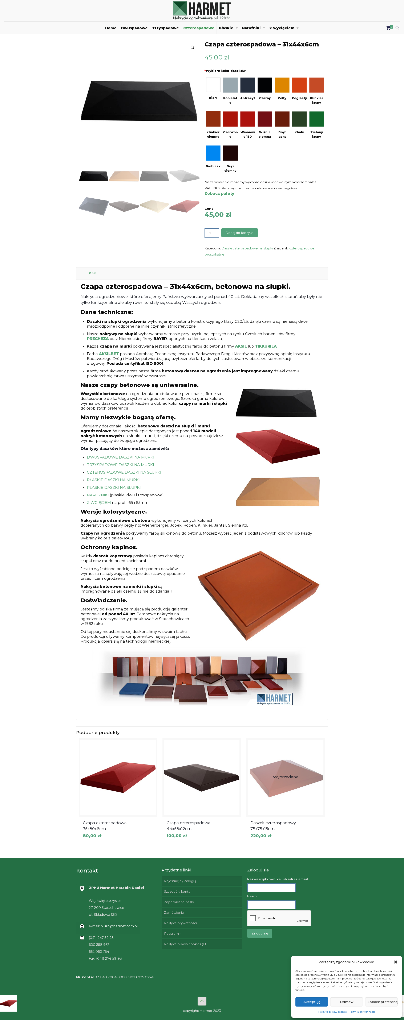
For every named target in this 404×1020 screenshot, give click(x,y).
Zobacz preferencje (382, 1002)
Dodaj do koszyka (240, 233)
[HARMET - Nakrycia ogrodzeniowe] (202, 10)
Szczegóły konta (177, 891)
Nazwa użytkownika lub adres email (277, 879)
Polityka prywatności (362, 1011)
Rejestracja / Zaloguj (180, 881)
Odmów (346, 1002)
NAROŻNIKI (98, 495)
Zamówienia (174, 913)
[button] (395, 962)
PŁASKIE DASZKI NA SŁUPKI (114, 487)
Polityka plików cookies (332, 1011)
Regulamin (173, 934)
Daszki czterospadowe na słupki (247, 248)
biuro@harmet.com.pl (119, 926)
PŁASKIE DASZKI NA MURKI (113, 480)
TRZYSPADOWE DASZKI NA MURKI (120, 465)
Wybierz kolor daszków (225, 71)
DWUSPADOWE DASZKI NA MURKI (120, 457)
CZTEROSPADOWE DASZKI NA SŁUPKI (124, 472)
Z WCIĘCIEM (99, 502)
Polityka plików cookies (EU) (186, 944)
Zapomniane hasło (179, 902)
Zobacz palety (219, 193)
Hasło (251, 896)
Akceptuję (311, 1002)
